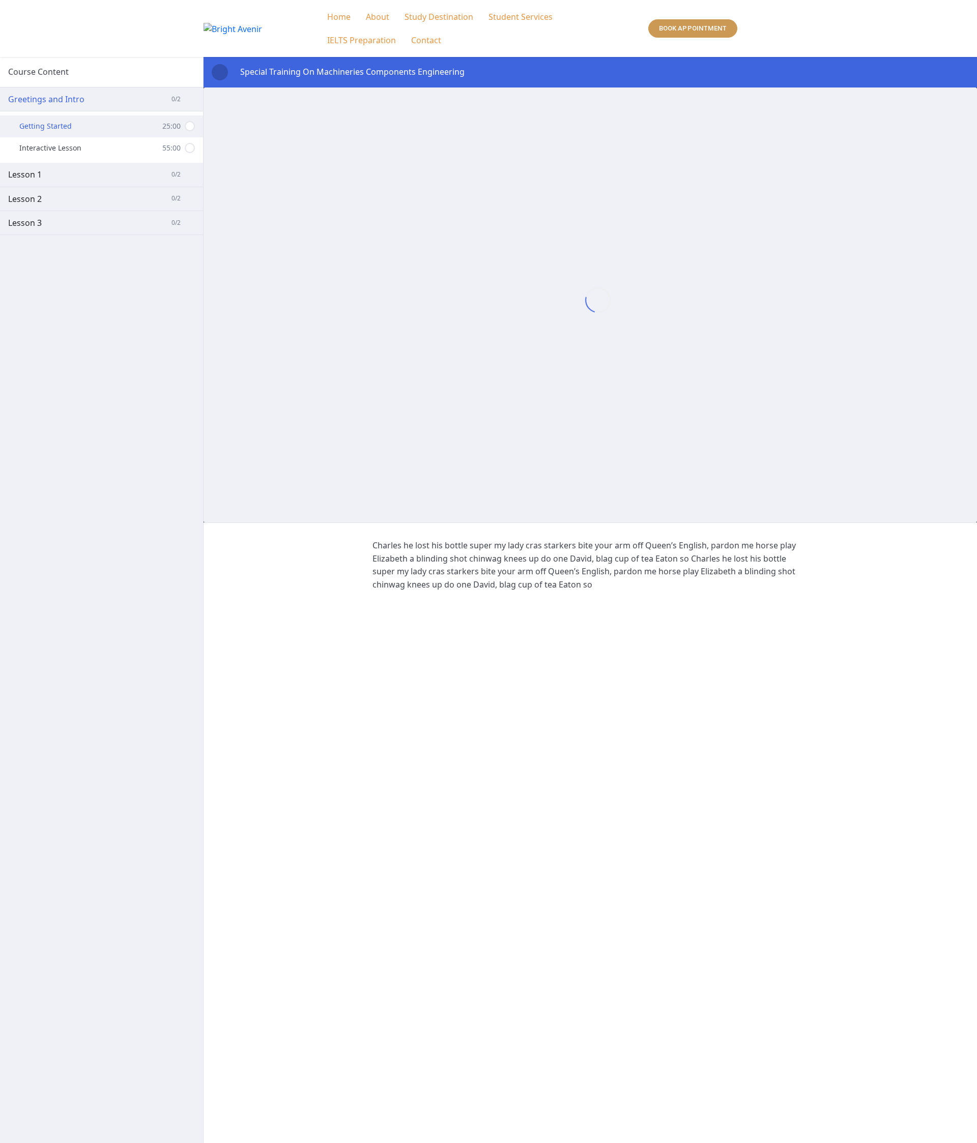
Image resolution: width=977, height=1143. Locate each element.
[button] (523, 16)
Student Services (521, 16)
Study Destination (439, 16)
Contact (426, 40)
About (377, 16)
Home (339, 16)
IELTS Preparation (361, 40)
